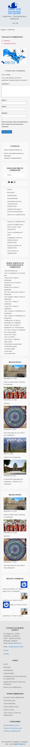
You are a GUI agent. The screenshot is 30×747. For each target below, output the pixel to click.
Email (4, 106)
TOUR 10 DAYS (17, 600)
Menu (14, 23)
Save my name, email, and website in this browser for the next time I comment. (15, 124)
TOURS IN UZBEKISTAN (11, 731)
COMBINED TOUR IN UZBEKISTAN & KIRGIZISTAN (14, 240)
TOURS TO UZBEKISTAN (16, 221)
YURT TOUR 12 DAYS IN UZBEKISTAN (12, 714)
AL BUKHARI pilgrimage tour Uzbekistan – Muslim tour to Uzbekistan (13, 481)
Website (4, 113)
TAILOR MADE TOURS (11, 725)
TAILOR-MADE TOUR (10, 707)
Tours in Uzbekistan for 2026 (14, 234)
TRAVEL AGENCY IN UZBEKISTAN (14, 247)
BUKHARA (10, 192)
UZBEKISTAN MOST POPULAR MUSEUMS (14, 210)
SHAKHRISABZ (12, 198)
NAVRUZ (7, 403)
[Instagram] (15, 182)
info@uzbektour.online (15, 647)
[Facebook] (9, 182)
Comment (6, 84)
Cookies (6, 654)
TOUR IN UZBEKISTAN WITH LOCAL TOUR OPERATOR (15, 227)
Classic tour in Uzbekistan (15, 71)
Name (4, 100)
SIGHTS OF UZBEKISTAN (16, 215)
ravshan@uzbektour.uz (16, 153)
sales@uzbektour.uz (15, 150)
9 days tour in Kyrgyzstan (12, 457)
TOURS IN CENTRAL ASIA (12, 728)
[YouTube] (12, 182)
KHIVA (9, 189)
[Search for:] (14, 175)
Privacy (5, 650)
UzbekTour (6, 40)
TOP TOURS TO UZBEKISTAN (12, 252)
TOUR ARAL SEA (9, 700)
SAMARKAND (12, 195)
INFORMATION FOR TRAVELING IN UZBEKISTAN (14, 204)
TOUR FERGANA (9, 703)
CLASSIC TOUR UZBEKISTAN (13, 697)
